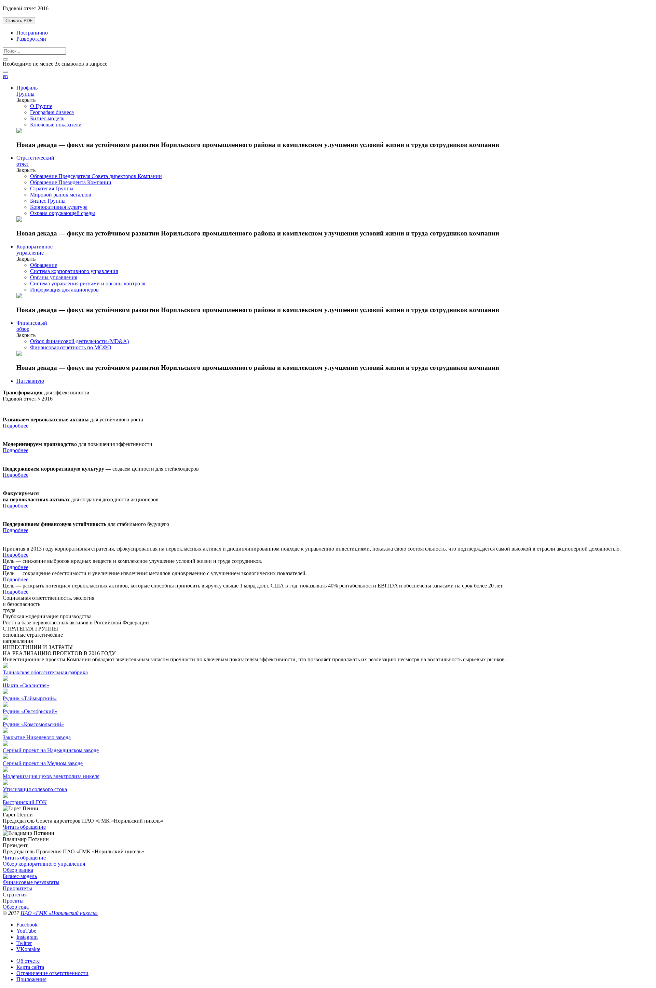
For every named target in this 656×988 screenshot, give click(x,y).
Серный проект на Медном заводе (43, 763)
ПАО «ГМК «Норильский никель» (59, 913)
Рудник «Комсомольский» (33, 724)
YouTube (26, 931)
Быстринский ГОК (25, 802)
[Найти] (5, 72)
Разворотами (31, 39)
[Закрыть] (5, 59)
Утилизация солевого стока (35, 789)
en (5, 76)
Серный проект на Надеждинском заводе (51, 750)
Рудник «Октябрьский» (30, 711)
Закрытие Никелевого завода (37, 737)
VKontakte (28, 949)
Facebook (27, 925)
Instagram (27, 937)
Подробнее (15, 426)
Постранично (32, 33)
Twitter (24, 943)
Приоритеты (17, 888)
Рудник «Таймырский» (30, 698)
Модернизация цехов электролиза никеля (51, 776)
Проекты (13, 901)
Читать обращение (24, 827)
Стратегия (15, 894)
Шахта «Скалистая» (26, 685)
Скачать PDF (18, 20)
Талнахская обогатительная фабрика (45, 672)
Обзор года (16, 907)
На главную (30, 381)
